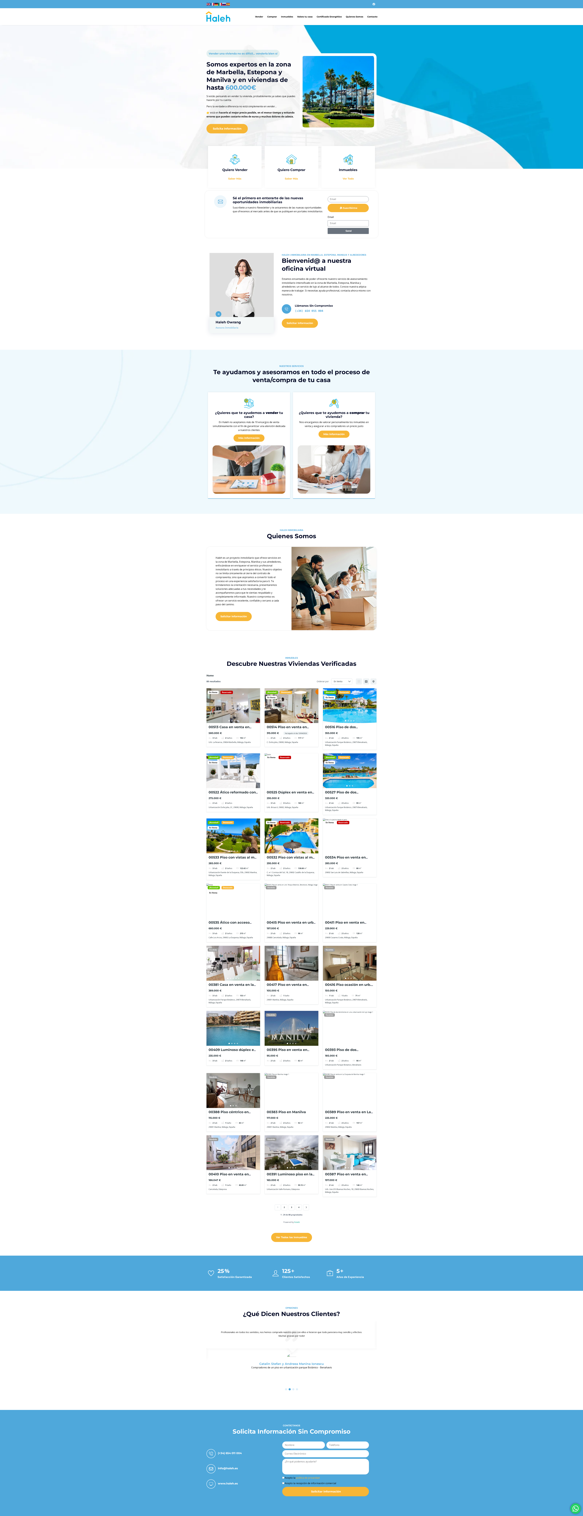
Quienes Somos (354, 16)
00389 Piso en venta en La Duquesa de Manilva (348, 1114)
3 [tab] (234, 720)
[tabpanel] (233, 705)
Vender (259, 16)
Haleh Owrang (228, 322)
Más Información (249, 438)
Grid (359, 681)
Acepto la (302, 1477)
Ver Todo (348, 178)
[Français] (212, 4)
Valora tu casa (305, 16)
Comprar (272, 16)
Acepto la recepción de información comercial (310, 1483)
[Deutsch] (216, 4)
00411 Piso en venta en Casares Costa (344, 924)
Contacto (372, 16)
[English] (208, 4)
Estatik (297, 1222)
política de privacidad (308, 1477)
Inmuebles (287, 16)
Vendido (271, 888)
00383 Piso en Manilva (286, 1112)
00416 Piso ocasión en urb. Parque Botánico (348, 987)
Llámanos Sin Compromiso (314, 305)
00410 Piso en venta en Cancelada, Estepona (229, 1176)
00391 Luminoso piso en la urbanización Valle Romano (291, 1176)
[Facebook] (374, 4)
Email (331, 217)
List (366, 681)
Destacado (286, 692)
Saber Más (234, 178)
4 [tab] (237, 720)
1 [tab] (229, 720)
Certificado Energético (329, 16)
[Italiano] (220, 4)
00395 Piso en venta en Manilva (287, 1052)
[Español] (228, 4)
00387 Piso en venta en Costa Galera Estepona (345, 1176)
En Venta (213, 692)
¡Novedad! (271, 692)
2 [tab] (232, 720)
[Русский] (224, 4)
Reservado (226, 692)
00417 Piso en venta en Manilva (287, 987)
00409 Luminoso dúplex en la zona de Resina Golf (232, 1052)
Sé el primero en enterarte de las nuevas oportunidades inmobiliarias (268, 200)
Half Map (373, 681)
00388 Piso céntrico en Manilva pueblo (229, 1114)
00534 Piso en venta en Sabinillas (345, 859)
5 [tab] (297, 720)
